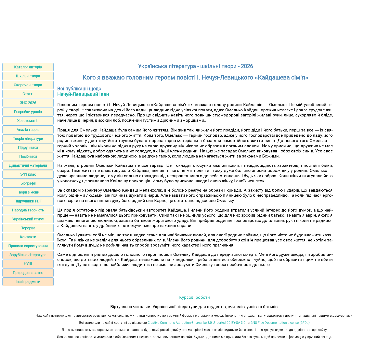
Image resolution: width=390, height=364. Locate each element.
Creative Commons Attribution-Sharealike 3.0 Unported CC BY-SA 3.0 (196, 323)
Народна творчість (28, 210)
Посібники (28, 156)
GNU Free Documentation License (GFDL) (280, 323)
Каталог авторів (28, 67)
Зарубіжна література (28, 255)
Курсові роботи (194, 297)
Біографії (28, 183)
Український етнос (28, 219)
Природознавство (28, 273)
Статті (28, 94)
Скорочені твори (28, 85)
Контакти (28, 237)
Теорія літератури (28, 138)
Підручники (28, 147)
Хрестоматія (28, 120)
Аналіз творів (28, 129)
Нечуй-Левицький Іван (83, 94)
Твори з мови (28, 192)
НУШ (28, 264)
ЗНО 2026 (28, 103)
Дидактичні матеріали (28, 165)
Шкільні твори (28, 76)
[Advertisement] (195, 30)
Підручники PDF (28, 201)
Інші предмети (28, 281)
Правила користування (28, 246)
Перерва (28, 228)
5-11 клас (28, 174)
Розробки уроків (28, 112)
